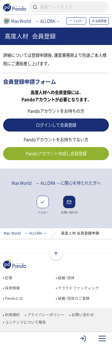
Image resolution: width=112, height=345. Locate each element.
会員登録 (100, 21)
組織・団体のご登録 (73, 298)
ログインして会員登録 (56, 125)
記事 (8, 277)
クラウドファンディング (78, 288)
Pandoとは (13, 298)
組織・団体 (66, 277)
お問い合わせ (82, 314)
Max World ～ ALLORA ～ (25, 233)
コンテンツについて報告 (25, 322)
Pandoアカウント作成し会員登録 (56, 153)
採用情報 (12, 288)
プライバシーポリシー (45, 314)
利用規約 (12, 314)
